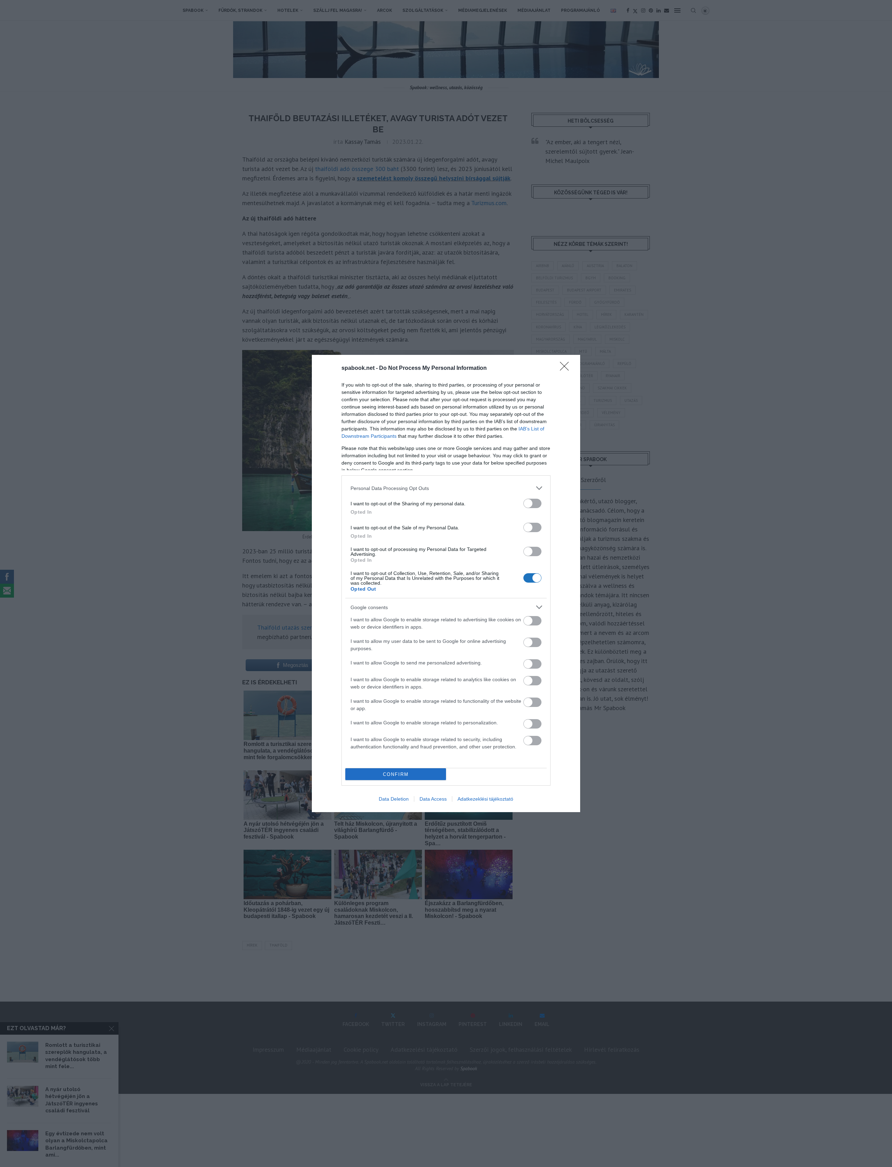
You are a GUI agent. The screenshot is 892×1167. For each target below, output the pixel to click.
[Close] (566, 368)
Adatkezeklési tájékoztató (485, 799)
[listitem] (446, 488)
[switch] (532, 503)
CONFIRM (396, 774)
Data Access (433, 799)
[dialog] (446, 583)
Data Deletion (394, 799)
